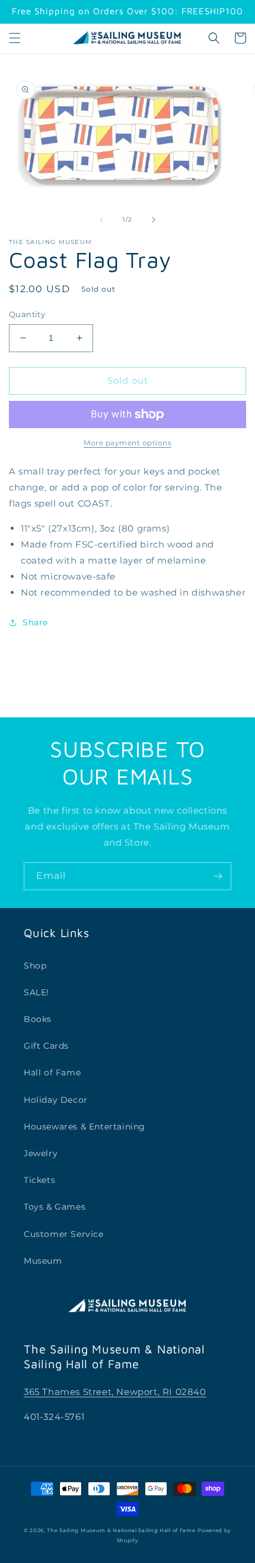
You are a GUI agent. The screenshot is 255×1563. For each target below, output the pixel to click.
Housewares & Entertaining (84, 1126)
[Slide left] (101, 220)
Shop (35, 965)
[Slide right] (154, 220)
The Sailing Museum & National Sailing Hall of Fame (121, 1530)
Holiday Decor (56, 1099)
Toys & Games (54, 1206)
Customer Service (64, 1234)
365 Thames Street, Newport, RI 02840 (115, 1391)
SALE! (36, 992)
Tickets (39, 1180)
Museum (43, 1260)
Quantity (27, 314)
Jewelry (41, 1153)
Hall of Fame (52, 1072)
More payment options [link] (127, 442)
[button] (15, 38)
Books (38, 1019)
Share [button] (35, 622)
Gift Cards (46, 1045)
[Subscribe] (218, 876)
